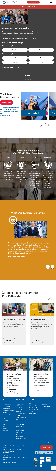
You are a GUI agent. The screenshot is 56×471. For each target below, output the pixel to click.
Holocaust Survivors (21, 402)
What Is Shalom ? (44, 443)
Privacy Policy (6, 462)
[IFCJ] (10, 2)
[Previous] (42, 125)
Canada (14, 462)
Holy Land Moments (47, 402)
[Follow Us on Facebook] (36, 452)
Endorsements (6, 408)
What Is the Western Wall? (31, 443)
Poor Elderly (19, 408)
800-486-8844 (6, 452)
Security (21, 157)
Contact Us (5, 420)
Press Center (32, 413)
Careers (5, 416)
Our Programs (6, 406)
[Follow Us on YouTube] (48, 452)
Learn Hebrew (45, 404)
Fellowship (47, 157)
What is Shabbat (19, 443)
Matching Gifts (19, 432)
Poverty (8, 157)
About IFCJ (5, 402)
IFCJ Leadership (7, 404)
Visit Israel (5, 430)
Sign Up (12, 392)
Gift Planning (19, 434)
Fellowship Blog (33, 405)
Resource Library (46, 406)
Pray (4, 426)
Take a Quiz (45, 408)
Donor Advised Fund (21, 438)
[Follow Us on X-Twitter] (40, 452)
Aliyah (35, 157)
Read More (9, 340)
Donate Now (33, 2)
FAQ (4, 418)
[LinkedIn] (51, 452)
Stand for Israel (33, 408)
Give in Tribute (19, 436)
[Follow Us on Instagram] (44, 452)
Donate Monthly (20, 430)
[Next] (47, 125)
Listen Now (37, 340)
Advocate (5, 428)
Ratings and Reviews (8, 410)
